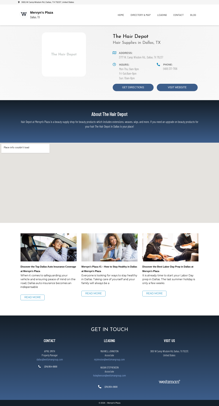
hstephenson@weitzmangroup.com (109, 375)
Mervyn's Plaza (41, 12)
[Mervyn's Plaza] (24, 14)
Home (121, 14)
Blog (193, 14)
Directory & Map (141, 14)
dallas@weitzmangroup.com (50, 359)
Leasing (162, 14)
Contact (178, 14)
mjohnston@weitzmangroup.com (109, 359)
